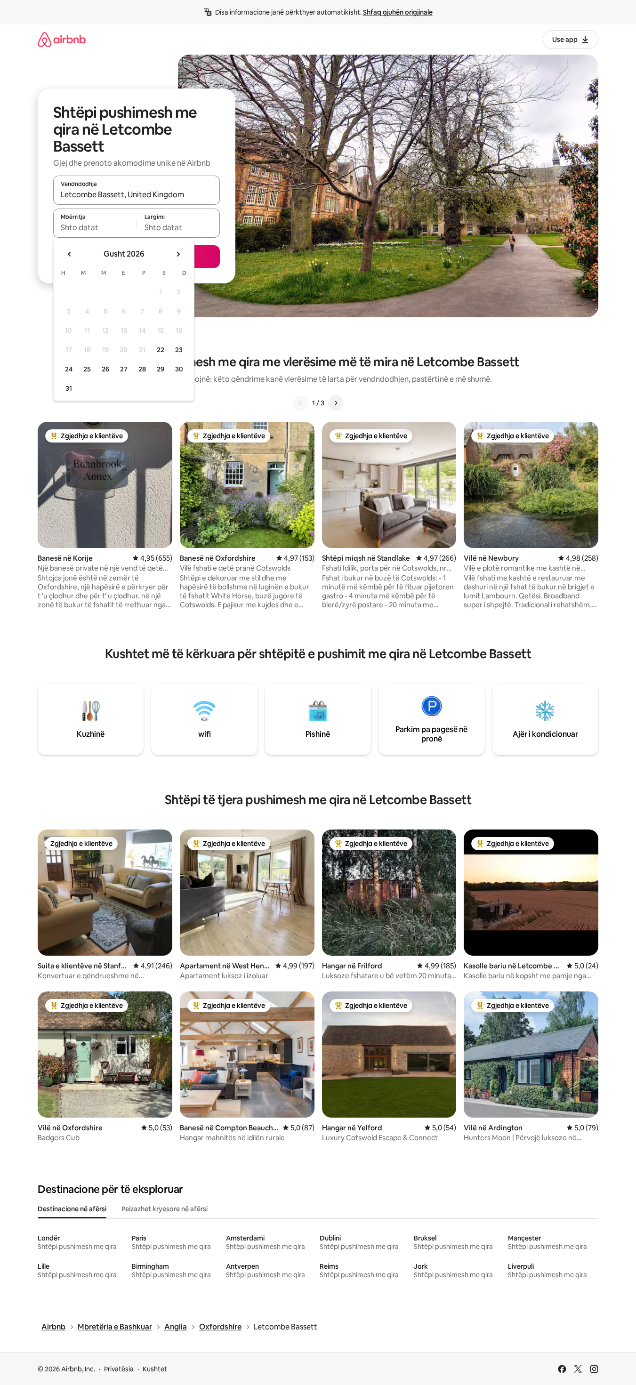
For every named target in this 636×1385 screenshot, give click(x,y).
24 (68, 369)
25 (87, 369)
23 (179, 350)
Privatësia (119, 1369)
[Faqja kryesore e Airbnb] (62, 39)
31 (68, 388)
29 (160, 369)
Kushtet (155, 1369)
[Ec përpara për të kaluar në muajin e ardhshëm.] (178, 254)
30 (179, 369)
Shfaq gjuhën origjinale (398, 12)
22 (160, 350)
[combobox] (136, 194)
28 (142, 369)
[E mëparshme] (300, 403)
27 (124, 369)
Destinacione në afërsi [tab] (72, 1209)
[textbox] (95, 227)
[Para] (335, 403)
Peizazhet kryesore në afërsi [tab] (164, 1209)
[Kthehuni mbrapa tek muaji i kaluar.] (69, 254)
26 (105, 369)
